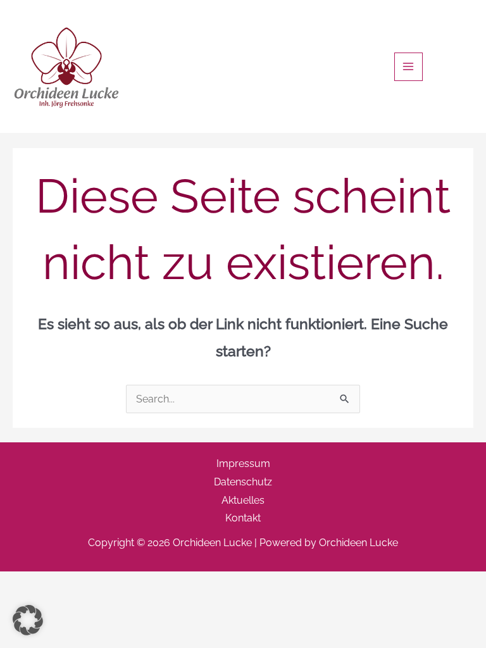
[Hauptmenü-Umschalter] (408, 67)
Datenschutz (243, 482)
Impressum (243, 464)
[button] (28, 620)
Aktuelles (243, 500)
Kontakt (243, 518)
